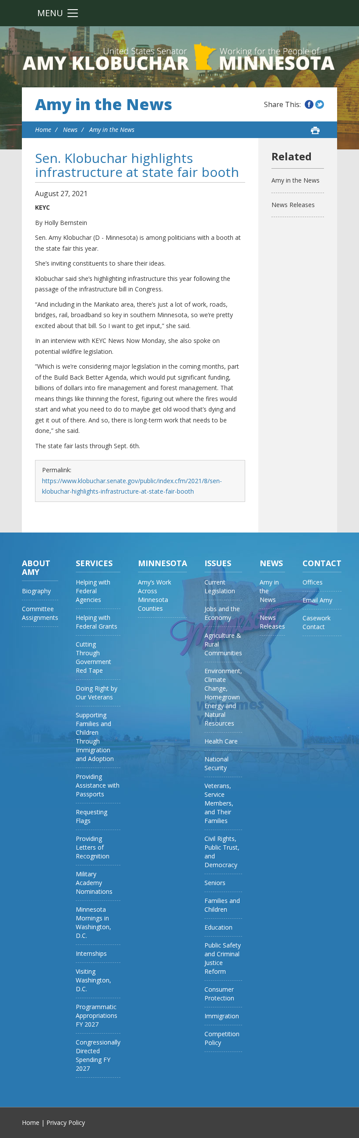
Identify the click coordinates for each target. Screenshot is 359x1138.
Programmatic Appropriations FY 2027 (96, 1015)
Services (94, 563)
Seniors (214, 883)
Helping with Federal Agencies (93, 591)
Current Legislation (219, 586)
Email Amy (317, 600)
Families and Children (222, 904)
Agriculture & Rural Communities (223, 644)
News (70, 129)
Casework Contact (317, 622)
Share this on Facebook (309, 104)
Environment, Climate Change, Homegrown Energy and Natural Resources (223, 697)
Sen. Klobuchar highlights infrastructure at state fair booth (137, 165)
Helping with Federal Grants (96, 621)
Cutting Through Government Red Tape (93, 657)
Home (43, 129)
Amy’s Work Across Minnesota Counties (154, 595)
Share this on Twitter (319, 104)
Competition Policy (221, 1038)
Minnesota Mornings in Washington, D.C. (93, 922)
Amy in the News (103, 104)
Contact (322, 563)
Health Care (221, 741)
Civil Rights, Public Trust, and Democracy (221, 851)
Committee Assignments (40, 613)
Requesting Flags (91, 816)
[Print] (315, 130)
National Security (216, 763)
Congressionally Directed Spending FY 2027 (98, 1055)
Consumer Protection (219, 993)
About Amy (36, 567)
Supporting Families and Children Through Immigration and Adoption (95, 737)
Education (218, 927)
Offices (313, 582)
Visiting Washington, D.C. (93, 980)
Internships (91, 953)
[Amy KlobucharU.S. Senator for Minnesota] (179, 57)
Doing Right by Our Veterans (96, 692)
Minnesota (162, 563)
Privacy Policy (65, 1122)
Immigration (221, 1016)
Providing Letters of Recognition (92, 847)
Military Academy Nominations (94, 883)
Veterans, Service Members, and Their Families (218, 803)
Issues (217, 563)
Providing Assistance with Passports (98, 785)
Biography (36, 591)
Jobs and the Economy (222, 613)
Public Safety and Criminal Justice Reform (222, 958)
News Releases (293, 205)
